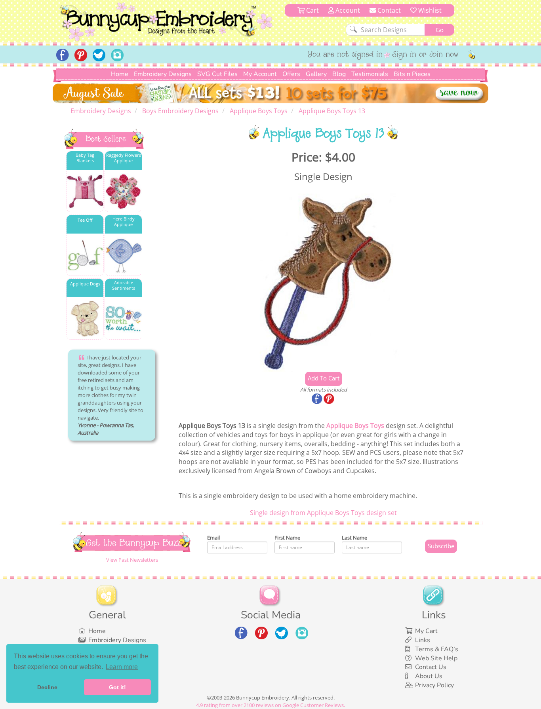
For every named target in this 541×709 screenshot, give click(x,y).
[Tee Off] (85, 255)
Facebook (318, 399)
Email (213, 537)
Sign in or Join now (425, 55)
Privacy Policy (434, 685)
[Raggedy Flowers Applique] (123, 191)
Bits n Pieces (412, 74)
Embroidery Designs (163, 74)
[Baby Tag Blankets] (85, 191)
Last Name (354, 537)
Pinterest (329, 399)
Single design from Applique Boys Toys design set (323, 512)
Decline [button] (47, 687)
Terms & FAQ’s (436, 649)
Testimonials (369, 74)
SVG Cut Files (217, 74)
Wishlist (429, 10)
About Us (428, 676)
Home (119, 74)
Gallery (316, 74)
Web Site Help (436, 658)
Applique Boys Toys (355, 425)
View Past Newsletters (132, 559)
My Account (260, 74)
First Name (287, 537)
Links (422, 640)
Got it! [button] (117, 687)
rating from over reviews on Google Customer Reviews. (270, 705)
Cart (312, 10)
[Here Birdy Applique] (123, 255)
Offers (291, 74)
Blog (339, 74)
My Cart (426, 631)
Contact (388, 10)
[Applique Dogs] (85, 318)
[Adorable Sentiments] (123, 318)
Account (347, 10)
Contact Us (430, 667)
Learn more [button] (122, 666)
